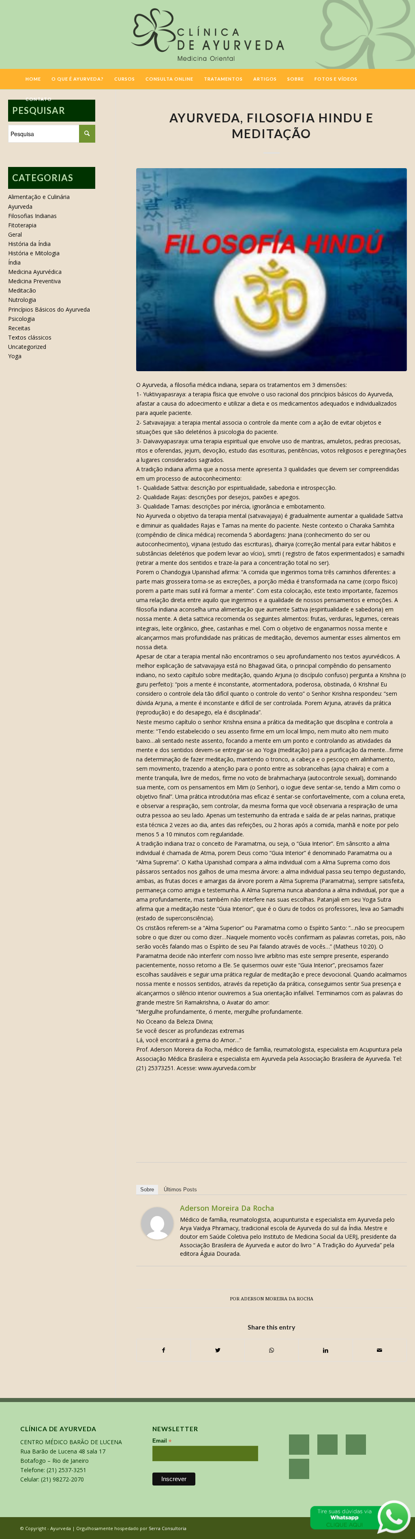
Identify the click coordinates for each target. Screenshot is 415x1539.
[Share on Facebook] (163, 1350)
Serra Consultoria (167, 1528)
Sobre (147, 1189)
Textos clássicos (29, 337)
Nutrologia (22, 300)
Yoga (14, 356)
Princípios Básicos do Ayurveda (49, 309)
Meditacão (22, 290)
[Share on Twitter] (217, 1350)
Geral (15, 234)
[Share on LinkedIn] (325, 1350)
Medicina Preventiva (34, 281)
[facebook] (299, 1444)
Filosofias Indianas (32, 216)
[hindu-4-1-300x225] (271, 269)
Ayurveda (20, 206)
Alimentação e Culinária (39, 197)
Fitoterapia (22, 225)
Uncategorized (27, 347)
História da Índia (29, 244)
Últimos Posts (180, 1189)
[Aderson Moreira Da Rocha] (157, 1237)
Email (161, 1441)
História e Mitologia (34, 253)
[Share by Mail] (379, 1350)
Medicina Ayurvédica (35, 272)
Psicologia (21, 319)
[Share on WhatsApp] (271, 1350)
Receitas (19, 328)
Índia (14, 262)
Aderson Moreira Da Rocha (227, 1208)
